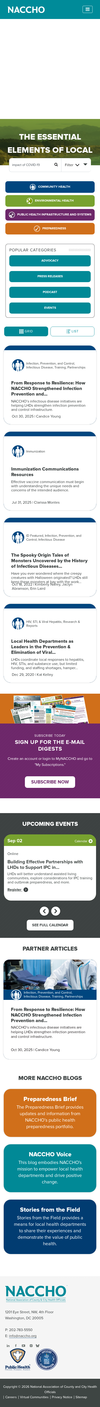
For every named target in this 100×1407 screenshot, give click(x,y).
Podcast (50, 292)
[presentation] (44, 911)
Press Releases (50, 276)
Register (14, 889)
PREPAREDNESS (54, 228)
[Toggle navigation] (88, 9)
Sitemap (81, 1397)
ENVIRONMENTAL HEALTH (54, 201)
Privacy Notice (62, 1397)
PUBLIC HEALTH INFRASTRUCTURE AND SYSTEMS (54, 214)
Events (50, 308)
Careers (11, 1397)
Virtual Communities (34, 1397)
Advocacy (50, 260)
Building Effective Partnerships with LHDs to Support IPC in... (45, 864)
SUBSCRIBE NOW (50, 782)
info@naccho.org (23, 1336)
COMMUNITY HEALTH (54, 187)
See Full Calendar (50, 925)
